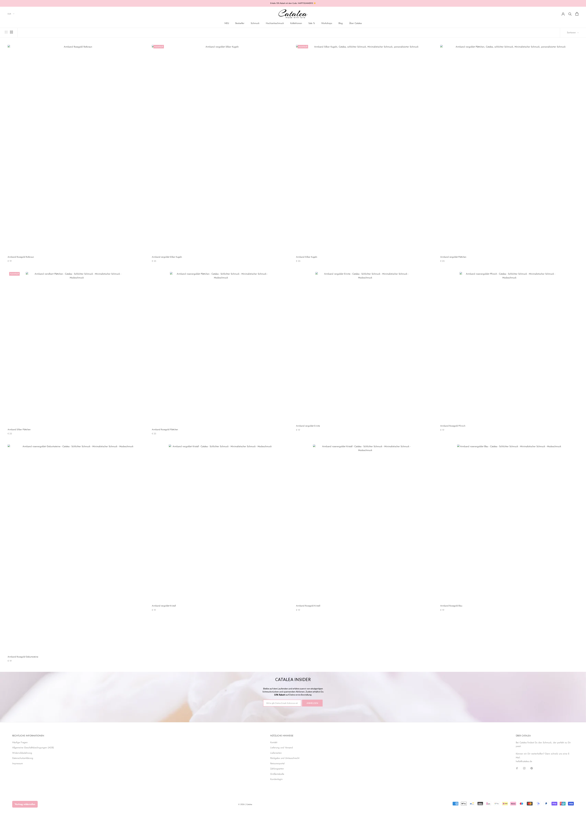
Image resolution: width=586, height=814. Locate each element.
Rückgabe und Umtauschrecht (284, 758)
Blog (340, 23)
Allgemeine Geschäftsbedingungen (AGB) (33, 747)
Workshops (326, 23)
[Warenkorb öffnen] (576, 14)
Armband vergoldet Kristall (164, 605)
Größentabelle (277, 774)
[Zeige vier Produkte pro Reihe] (11, 32)
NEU (226, 23)
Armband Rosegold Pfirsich (452, 425)
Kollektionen (296, 23)
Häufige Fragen (20, 742)
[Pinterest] (531, 768)
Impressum (17, 763)
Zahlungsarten (277, 768)
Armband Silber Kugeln (306, 256)
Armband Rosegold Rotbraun (21, 256)
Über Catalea (355, 23)
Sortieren (572, 32)
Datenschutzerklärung (22, 758)
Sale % (311, 23)
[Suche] (570, 13)
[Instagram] (524, 768)
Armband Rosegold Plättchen (165, 429)
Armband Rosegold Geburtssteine (23, 656)
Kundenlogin (276, 779)
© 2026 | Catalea (245, 804)
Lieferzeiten (276, 753)
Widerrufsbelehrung (22, 753)
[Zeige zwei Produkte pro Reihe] (6, 32)
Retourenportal (277, 763)
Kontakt (273, 742)
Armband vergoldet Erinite (308, 425)
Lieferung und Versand (281, 747)
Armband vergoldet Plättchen (453, 256)
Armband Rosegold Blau (451, 605)
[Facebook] (517, 768)
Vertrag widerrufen (25, 804)
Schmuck (255, 23)
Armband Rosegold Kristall (308, 605)
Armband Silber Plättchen (19, 429)
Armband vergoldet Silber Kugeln (167, 256)
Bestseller (239, 23)
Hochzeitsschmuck (275, 23)
